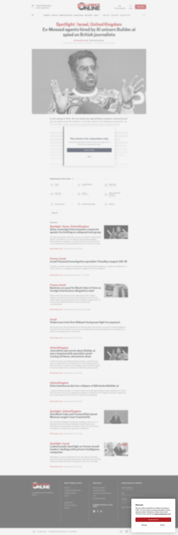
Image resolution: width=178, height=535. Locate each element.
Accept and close (153, 519)
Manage (144, 525)
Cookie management (160, 514)
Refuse (162, 525)
